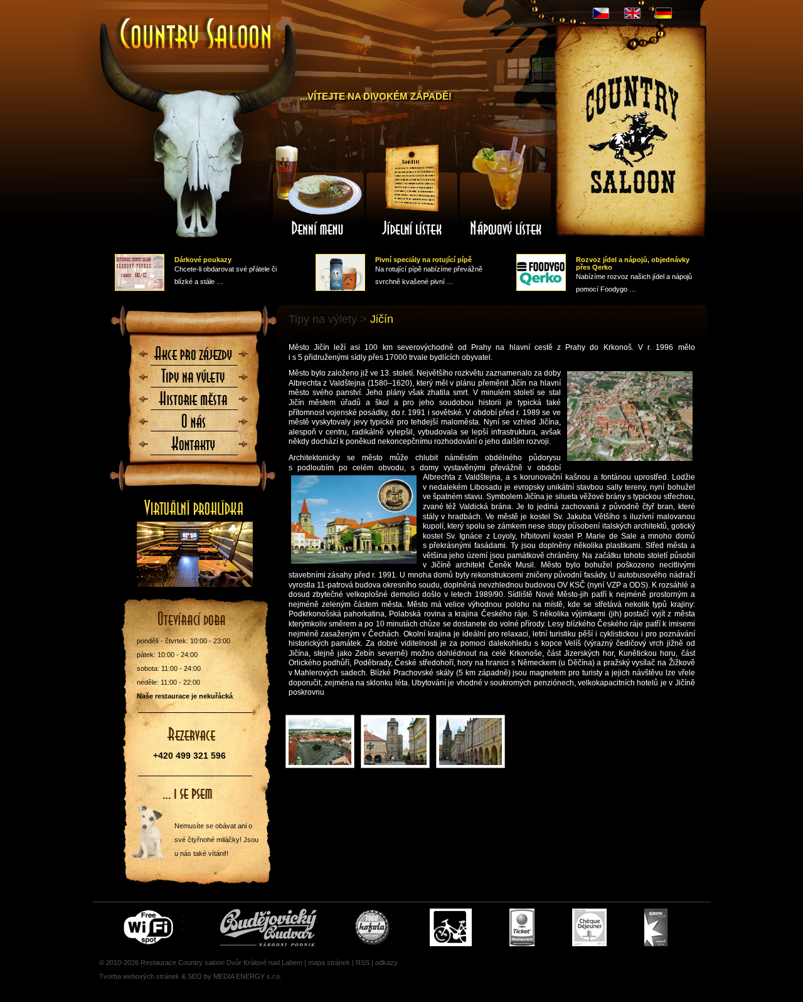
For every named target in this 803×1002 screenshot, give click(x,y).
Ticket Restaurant (521, 927)
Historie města (193, 402)
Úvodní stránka (189, 24)
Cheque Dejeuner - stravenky (589, 927)
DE (663, 13)
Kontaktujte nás (193, 447)
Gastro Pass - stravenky (655, 927)
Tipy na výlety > (328, 319)
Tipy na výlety (193, 380)
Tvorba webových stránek (139, 976)
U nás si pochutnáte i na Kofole (373, 927)
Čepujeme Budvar (268, 927)
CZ (601, 13)
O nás (193, 425)
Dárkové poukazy (202, 259)
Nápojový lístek (506, 190)
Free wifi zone (150, 927)
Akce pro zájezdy (193, 357)
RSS (363, 962)
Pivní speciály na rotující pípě (423, 259)
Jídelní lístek (412, 190)
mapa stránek (329, 962)
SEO (195, 976)
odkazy (386, 962)
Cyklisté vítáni (451, 927)
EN (632, 13)
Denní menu (318, 190)
